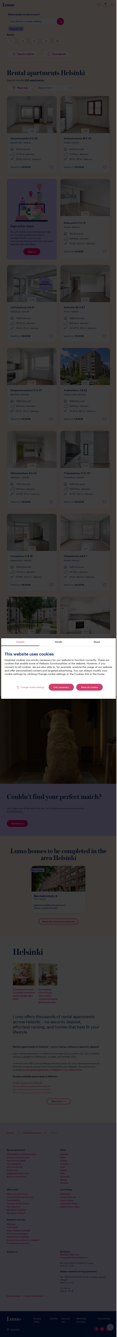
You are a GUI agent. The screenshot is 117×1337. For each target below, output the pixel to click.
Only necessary (60, 689)
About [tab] (95, 640)
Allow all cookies (88, 689)
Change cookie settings (31, 689)
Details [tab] (57, 640)
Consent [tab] (20, 640)
